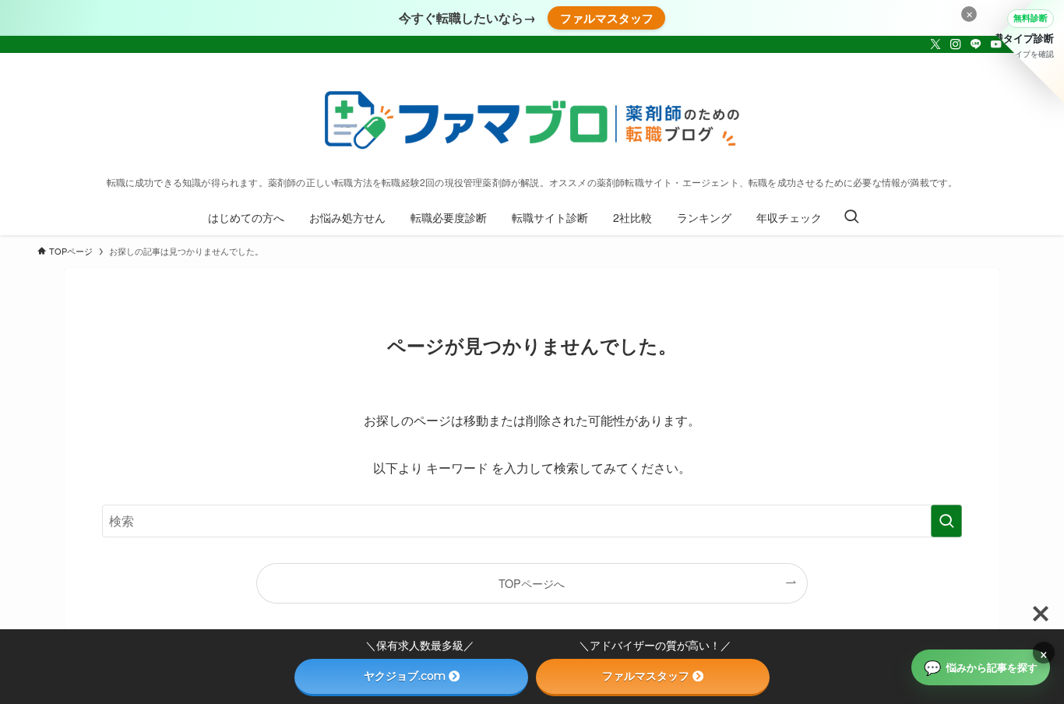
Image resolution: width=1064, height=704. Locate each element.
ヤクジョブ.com (405, 676)
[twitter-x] (935, 44)
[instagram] (956, 44)
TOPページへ (532, 583)
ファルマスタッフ (607, 17)
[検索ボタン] (851, 217)
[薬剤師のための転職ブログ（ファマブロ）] (532, 118)
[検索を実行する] (946, 521)
